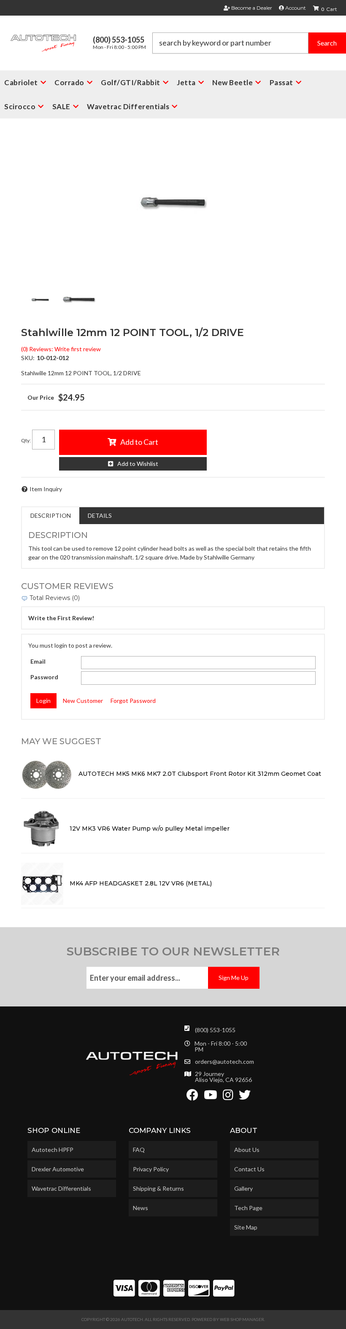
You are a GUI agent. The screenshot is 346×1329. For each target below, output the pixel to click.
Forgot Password (133, 700)
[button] (249, 43)
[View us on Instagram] (228, 1096)
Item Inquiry (46, 488)
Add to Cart (139, 442)
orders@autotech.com (224, 1062)
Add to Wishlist (137, 463)
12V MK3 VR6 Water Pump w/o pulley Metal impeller (150, 828)
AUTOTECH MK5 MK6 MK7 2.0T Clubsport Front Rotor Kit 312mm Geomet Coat (199, 773)
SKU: (28, 357)
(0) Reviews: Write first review (61, 348)
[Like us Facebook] (192, 1096)
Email (38, 661)
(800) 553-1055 (215, 1029)
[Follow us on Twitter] (245, 1096)
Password (44, 677)
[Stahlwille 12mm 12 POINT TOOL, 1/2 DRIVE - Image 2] (79, 300)
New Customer (83, 700)
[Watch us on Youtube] (210, 1096)
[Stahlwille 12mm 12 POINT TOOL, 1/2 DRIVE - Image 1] (40, 300)
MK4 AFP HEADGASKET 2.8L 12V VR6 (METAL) (141, 883)
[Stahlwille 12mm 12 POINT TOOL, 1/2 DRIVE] (173, 202)
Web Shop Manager (242, 1319)
